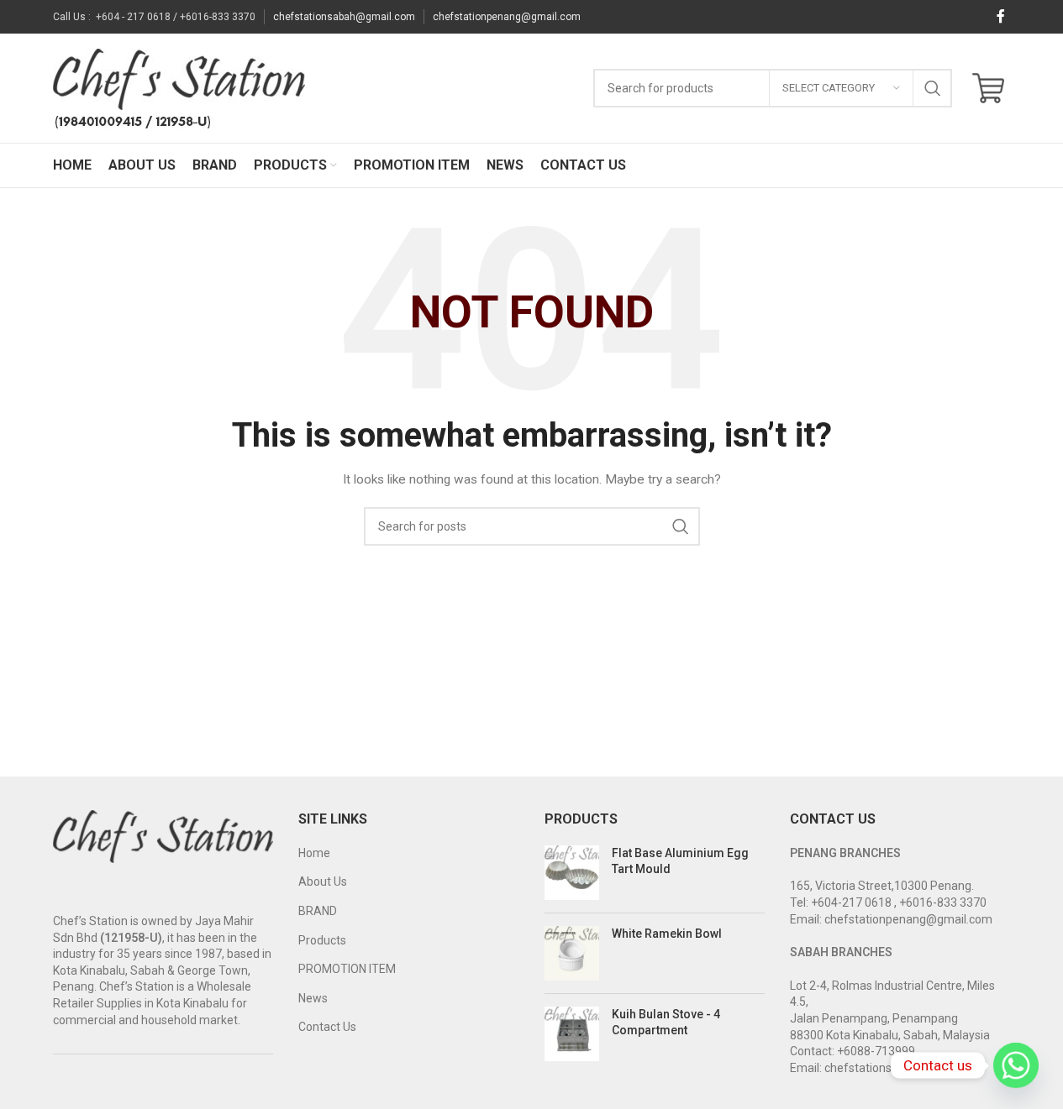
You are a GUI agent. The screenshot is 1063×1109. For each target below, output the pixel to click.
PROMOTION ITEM (347, 969)
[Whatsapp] (1016, 1065)
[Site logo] (179, 87)
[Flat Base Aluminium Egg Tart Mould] (572, 872)
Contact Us (327, 1026)
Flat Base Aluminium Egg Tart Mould (680, 861)
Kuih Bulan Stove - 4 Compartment (666, 1022)
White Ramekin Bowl (667, 933)
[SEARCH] (932, 88)
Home (314, 853)
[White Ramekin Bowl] (572, 953)
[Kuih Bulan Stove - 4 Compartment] (572, 1034)
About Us (322, 881)
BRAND (317, 911)
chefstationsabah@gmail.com (344, 17)
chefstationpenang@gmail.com (507, 17)
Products (322, 940)
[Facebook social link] (1001, 16)
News (313, 998)
